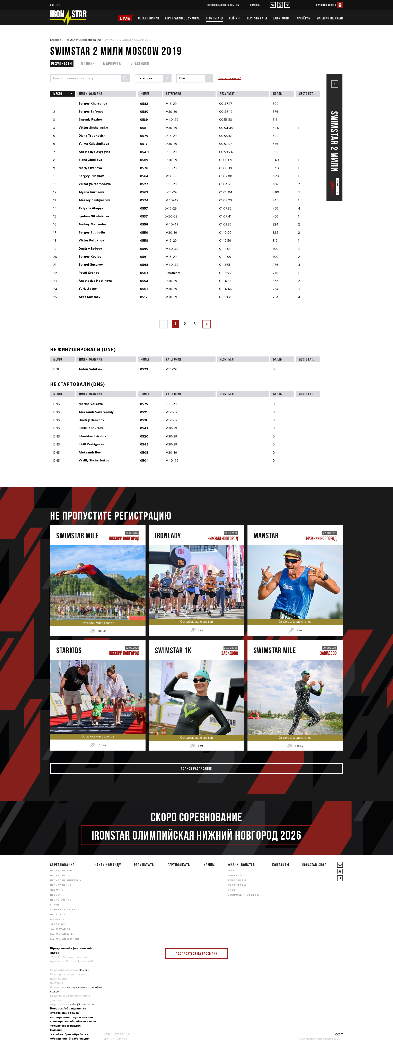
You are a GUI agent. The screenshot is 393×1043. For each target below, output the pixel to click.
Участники (140, 63)
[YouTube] (280, 5)
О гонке (87, 63)
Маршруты (112, 63)
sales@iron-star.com (83, 1004)
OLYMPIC (56, 890)
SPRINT (55, 905)
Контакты (280, 865)
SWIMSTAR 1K (60, 929)
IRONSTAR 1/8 (60, 900)
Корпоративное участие (182, 18)
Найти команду (108, 865)
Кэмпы (209, 865)
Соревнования (148, 18)
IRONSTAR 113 (60, 875)
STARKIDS (57, 924)
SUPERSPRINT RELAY (65, 910)
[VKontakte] (273, 5)
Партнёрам (303, 18)
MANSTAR (57, 919)
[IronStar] (68, 17)
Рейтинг (235, 18)
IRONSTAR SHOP (314, 865)
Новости (235, 875)
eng (52, 5)
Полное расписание (196, 768)
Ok (222, 953)
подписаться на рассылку (223, 5)
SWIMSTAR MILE (62, 934)
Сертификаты (257, 18)
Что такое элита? (229, 78)
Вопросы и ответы (244, 895)
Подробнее (97, 595)
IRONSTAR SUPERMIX (66, 880)
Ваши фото (281, 18)
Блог (232, 890)
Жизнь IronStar (241, 865)
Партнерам (237, 885)
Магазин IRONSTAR (330, 18)
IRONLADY (58, 914)
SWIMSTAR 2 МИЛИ (64, 939)
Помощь (255, 5)
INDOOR (56, 895)
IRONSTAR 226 (61, 870)
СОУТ (339, 1034)
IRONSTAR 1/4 (61, 885)
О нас (232, 870)
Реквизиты (237, 880)
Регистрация (98, 578)
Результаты (214, 18)
